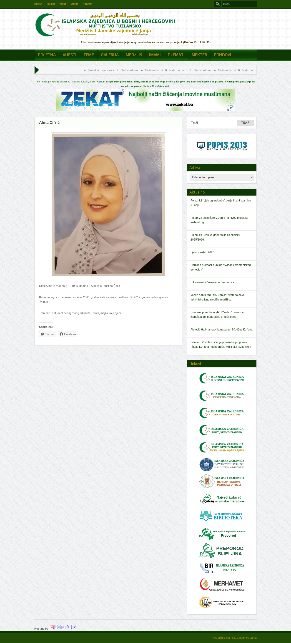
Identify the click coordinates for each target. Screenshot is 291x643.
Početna (47, 54)
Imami (155, 54)
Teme (88, 54)
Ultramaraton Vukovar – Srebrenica (212, 282)
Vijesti (69, 54)
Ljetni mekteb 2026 (202, 252)
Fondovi (222, 54)
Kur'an (38, 3)
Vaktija (74, 3)
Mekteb (199, 54)
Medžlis (134, 54)
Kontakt (87, 3)
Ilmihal (51, 3)
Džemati (176, 54)
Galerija (110, 54)
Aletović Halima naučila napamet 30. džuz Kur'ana (222, 329)
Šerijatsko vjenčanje (82, 70)
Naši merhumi (111, 70)
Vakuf (62, 3)
